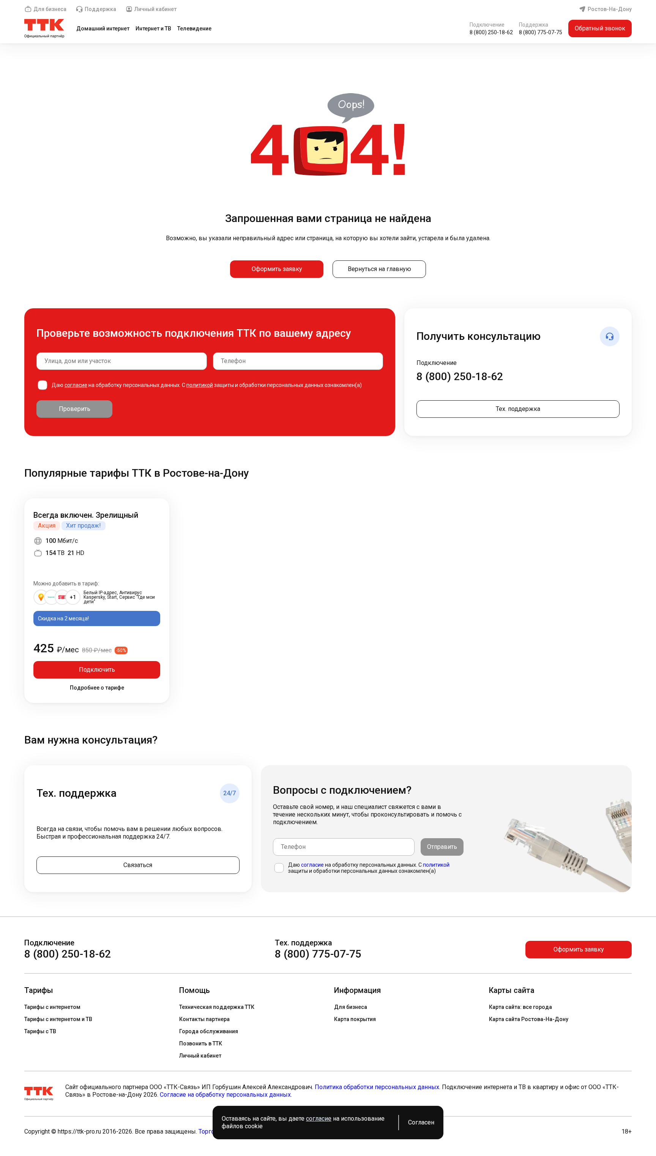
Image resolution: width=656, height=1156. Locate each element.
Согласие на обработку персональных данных (225, 1094)
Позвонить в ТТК (200, 1043)
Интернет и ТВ (153, 28)
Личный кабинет (155, 9)
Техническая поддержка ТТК (216, 1007)
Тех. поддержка (518, 408)
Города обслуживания (208, 1031)
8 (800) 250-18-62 (491, 32)
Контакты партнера (204, 1019)
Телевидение (194, 28)
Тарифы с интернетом (52, 1007)
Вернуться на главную (379, 269)
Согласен (421, 1122)
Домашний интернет (102, 28)
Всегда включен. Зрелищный (85, 515)
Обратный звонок (600, 28)
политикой (199, 385)
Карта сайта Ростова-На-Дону (528, 1019)
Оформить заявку (277, 269)
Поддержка (100, 9)
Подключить (97, 669)
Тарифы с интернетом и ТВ (58, 1019)
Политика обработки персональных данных (377, 1087)
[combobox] (121, 361)
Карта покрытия (355, 1019)
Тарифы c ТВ (40, 1031)
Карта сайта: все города (520, 1007)
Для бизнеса (49, 9)
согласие (76, 385)
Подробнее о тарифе (97, 688)
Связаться (137, 865)
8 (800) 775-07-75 (540, 32)
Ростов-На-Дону (610, 9)
